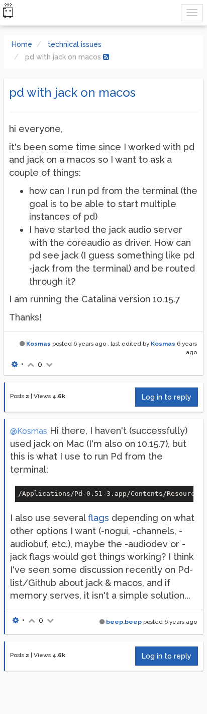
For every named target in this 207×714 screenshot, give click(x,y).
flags (98, 517)
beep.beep (124, 621)
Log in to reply (166, 397)
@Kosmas (28, 431)
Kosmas (38, 343)
